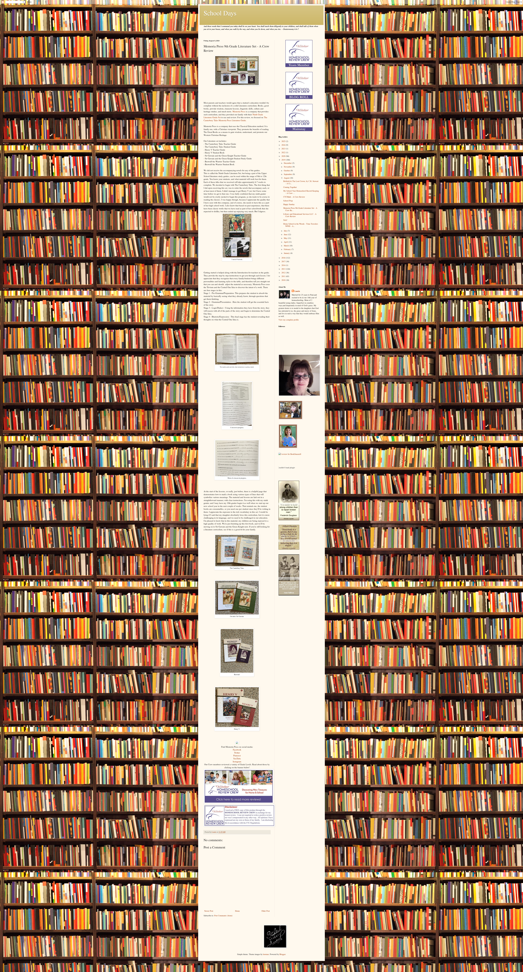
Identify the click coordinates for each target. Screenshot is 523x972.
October (287, 170)
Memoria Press (238, 111)
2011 (284, 276)
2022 (284, 152)
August (287, 178)
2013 (284, 269)
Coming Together (290, 187)
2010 (284, 280)
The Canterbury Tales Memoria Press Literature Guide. (235, 119)
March (286, 245)
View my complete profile (289, 319)
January (287, 253)
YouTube (237, 758)
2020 (284, 156)
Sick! (285, 220)
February (287, 249)
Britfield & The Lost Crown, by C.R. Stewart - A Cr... (300, 182)
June (286, 234)
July (286, 230)
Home (237, 911)
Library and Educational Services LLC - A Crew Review (299, 215)
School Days (220, 12)
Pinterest (237, 755)
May (286, 238)
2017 (284, 261)
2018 (284, 257)
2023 (284, 148)
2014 (284, 265)
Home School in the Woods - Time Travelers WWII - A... (300, 224)
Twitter (237, 752)
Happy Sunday (289, 204)
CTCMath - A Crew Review (294, 197)
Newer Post (208, 911)
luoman (266, 954)
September (288, 174)
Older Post (266, 911)
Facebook (237, 749)
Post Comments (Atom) (223, 915)
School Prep (288, 200)
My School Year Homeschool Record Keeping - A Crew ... (301, 192)
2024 (284, 145)
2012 (284, 272)
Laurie (297, 291)
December (288, 163)
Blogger (282, 954)
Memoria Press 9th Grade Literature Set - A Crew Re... (300, 209)
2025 (284, 141)
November (288, 166)
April (286, 242)
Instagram (237, 761)
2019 (284, 159)
